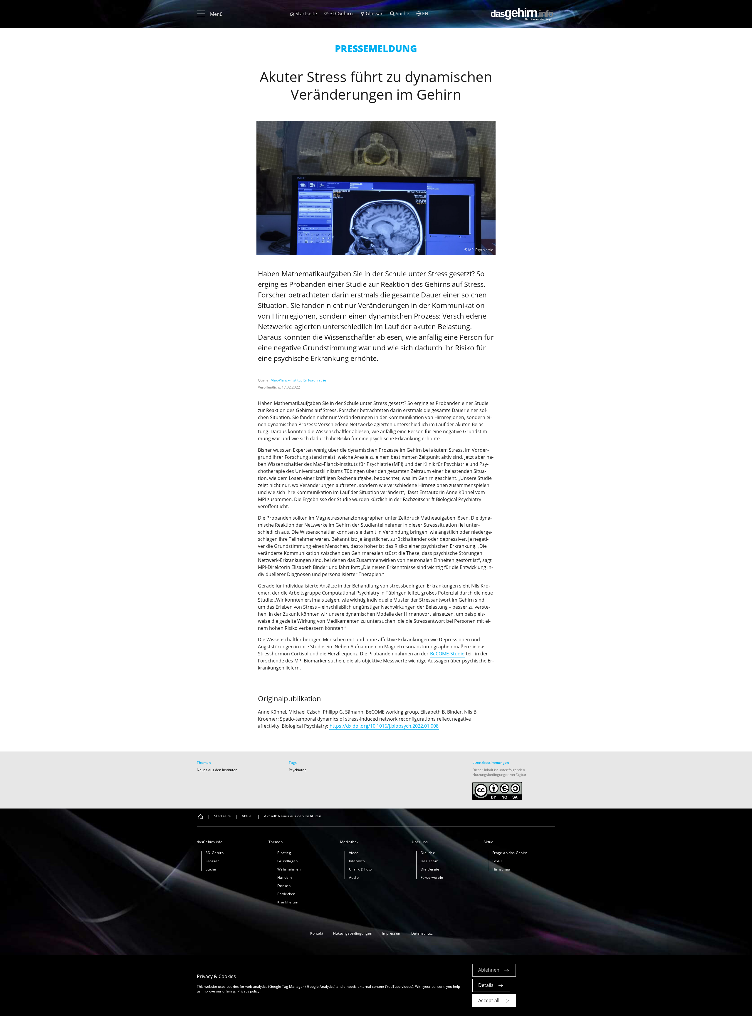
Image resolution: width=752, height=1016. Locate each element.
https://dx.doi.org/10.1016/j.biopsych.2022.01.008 (384, 726)
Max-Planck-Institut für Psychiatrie (298, 380)
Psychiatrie (298, 769)
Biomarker (315, 660)
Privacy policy (248, 991)
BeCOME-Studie (447, 653)
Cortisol (299, 653)
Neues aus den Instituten (217, 769)
